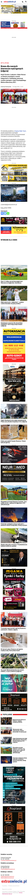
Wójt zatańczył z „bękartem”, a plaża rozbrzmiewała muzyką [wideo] (12, 302)
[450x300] (14, 193)
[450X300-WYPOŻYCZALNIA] (14, 454)
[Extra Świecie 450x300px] (14, 683)
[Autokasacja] (14, 230)
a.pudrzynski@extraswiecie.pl (8, 860)
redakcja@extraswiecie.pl (7, 876)
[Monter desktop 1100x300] (14, 25)
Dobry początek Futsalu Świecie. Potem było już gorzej (13, 441)
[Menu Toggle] (1, 2)
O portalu (4, 885)
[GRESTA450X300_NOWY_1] (14, 173)
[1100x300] (14, 220)
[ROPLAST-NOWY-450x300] (14, 702)
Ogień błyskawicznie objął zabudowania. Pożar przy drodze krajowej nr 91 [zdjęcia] (14, 420)
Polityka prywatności (13, 885)
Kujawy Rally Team (20, 131)
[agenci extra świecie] (14, 558)
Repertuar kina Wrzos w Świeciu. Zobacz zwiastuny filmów (19, 721)
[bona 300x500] (14, 383)
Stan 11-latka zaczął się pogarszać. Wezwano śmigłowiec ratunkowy (12, 282)
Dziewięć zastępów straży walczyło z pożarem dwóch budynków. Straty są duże (14, 524)
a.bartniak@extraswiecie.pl (8, 869)
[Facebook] (2, 213)
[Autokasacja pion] (14, 345)
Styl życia (5, 63)
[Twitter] (5, 213)
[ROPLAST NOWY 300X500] (14, 824)
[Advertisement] (14, 48)
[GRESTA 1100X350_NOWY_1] (14, 9)
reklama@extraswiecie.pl (7, 878)
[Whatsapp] (8, 213)
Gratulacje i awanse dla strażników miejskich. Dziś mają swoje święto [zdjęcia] (12, 324)
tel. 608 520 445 (5, 867)
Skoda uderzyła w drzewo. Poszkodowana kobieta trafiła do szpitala (14, 545)
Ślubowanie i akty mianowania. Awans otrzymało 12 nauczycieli (19, 731)
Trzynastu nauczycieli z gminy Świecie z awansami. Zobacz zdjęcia (13, 629)
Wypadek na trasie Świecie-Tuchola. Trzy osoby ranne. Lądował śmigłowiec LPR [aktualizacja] (14, 503)
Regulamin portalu (7, 889)
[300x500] (14, 785)
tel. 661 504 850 (5, 859)
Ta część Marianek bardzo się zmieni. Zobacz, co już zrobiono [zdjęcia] (12, 670)
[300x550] (14, 589)
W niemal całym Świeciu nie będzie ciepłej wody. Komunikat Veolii (12, 649)
